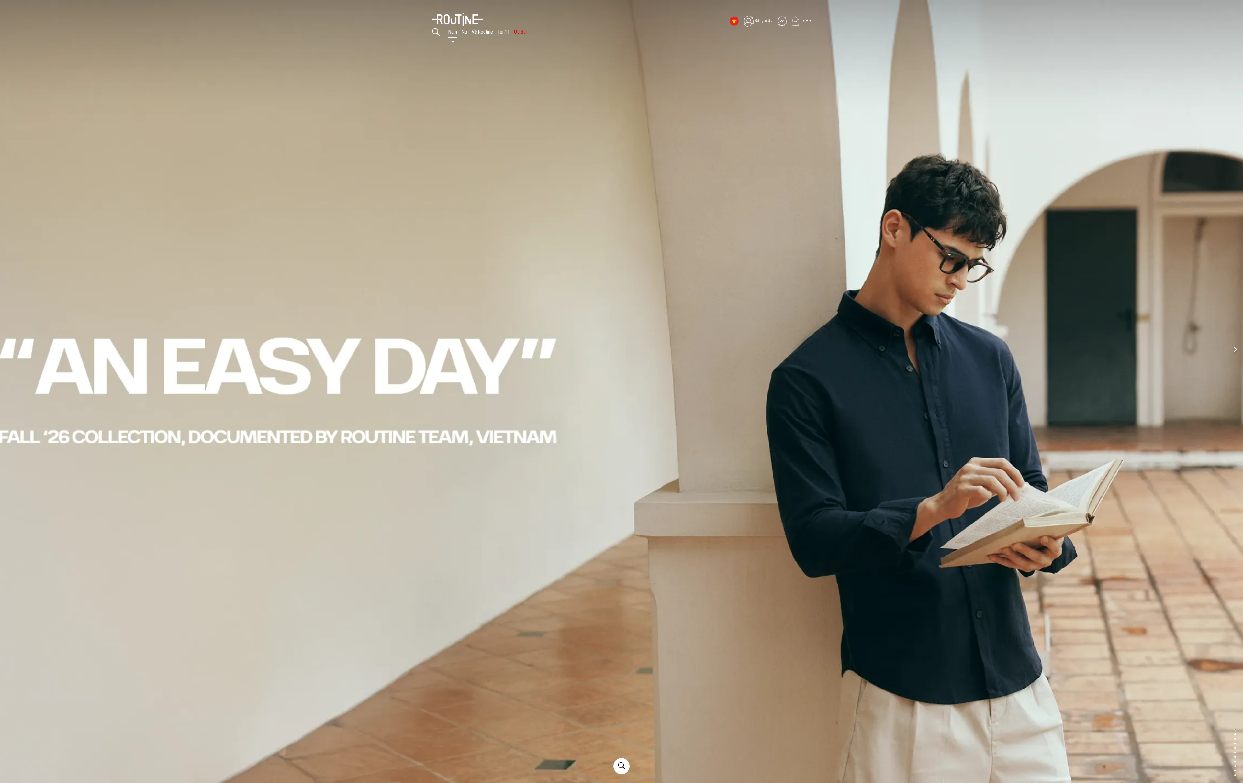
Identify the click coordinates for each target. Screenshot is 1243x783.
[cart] (795, 21)
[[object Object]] (483, 14)
